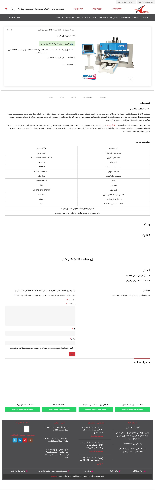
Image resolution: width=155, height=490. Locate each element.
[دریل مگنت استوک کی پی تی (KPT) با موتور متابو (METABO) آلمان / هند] (107, 447)
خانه (73, 30)
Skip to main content (126, 2)
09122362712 (78, 9)
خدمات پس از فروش (14, 17)
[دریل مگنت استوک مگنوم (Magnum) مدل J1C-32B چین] (107, 460)
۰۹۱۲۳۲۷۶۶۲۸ (127, 452)
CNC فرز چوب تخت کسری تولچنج (96, 405)
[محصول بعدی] (7, 30)
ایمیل (72, 338)
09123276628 (97, 9)
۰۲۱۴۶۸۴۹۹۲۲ (116, 9)
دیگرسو (54, 476)
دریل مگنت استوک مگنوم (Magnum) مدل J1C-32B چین (91, 458)
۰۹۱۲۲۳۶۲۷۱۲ (138, 452)
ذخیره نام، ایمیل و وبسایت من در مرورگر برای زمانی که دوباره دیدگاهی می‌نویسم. (41, 348)
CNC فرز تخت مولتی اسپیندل (22, 405)
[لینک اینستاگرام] (30, 440)
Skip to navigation (146, 2)
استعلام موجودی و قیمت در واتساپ (132, 409)
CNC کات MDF (59, 405)
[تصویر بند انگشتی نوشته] (72, 429)
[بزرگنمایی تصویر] (130, 79)
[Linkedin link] (20, 440)
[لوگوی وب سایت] (141, 9)
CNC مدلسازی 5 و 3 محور (132, 405)
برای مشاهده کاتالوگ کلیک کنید (77, 259)
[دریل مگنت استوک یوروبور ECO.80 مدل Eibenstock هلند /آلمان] (107, 432)
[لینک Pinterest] (25, 440)
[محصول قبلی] (12, 30)
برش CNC (66, 30)
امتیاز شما (71, 300)
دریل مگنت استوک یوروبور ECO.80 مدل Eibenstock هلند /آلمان (92, 430)
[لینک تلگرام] (15, 440)
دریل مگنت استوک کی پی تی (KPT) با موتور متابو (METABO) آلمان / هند (91, 445)
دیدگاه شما (70, 304)
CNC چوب (57, 30)
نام (73, 329)
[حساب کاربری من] (12, 9)
